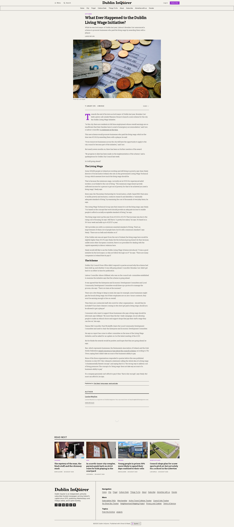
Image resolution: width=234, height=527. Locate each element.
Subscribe (174, 3)
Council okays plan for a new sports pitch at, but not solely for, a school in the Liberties (164, 466)
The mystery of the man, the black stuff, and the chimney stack (68, 466)
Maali (128, 523)
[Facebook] (56, 504)
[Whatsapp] (70, 504)
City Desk (88, 14)
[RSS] (59, 504)
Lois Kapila (89, 474)
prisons (120, 460)
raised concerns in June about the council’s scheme (117, 351)
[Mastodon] (74, 504)
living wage (104, 383)
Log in (166, 3)
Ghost (122, 523)
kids (87, 460)
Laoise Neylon (89, 36)
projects (119, 512)
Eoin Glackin (58, 471)
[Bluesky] (63, 504)
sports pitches (155, 460)
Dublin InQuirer (103, 523)
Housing (57, 460)
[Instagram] (67, 504)
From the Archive (108, 512)
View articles (89, 402)
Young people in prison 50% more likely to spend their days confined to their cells (131, 466)
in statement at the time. (109, 130)
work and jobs (113, 383)
